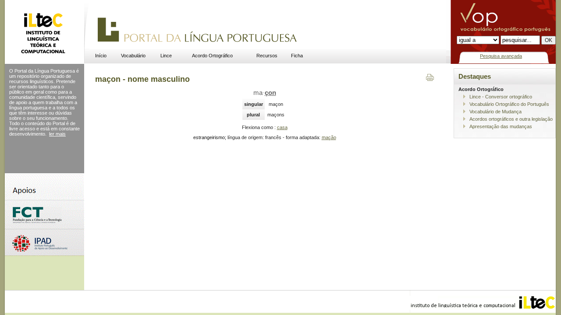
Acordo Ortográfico (212, 55)
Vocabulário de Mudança (495, 111)
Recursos (266, 55)
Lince (166, 55)
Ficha (297, 55)
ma (264, 92)
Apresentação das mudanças (500, 126)
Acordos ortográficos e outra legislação (511, 119)
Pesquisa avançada (501, 56)
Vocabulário (133, 55)
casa (282, 127)
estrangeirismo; (209, 137)
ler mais (57, 133)
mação (329, 137)
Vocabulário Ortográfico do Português (509, 104)
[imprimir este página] (430, 79)
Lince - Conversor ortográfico (500, 96)
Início (101, 55)
